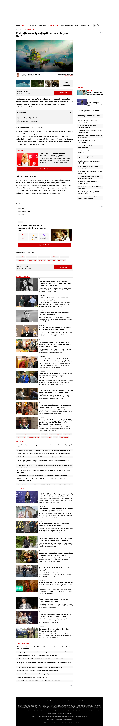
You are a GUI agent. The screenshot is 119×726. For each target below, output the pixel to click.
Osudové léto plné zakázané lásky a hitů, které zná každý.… (89, 121)
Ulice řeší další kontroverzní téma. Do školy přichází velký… (88, 182)
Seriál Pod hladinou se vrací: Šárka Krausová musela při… (88, 167)
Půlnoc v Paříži (32, 260)
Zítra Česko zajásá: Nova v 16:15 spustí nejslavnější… (89, 162)
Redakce (31, 700)
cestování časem (44, 257)
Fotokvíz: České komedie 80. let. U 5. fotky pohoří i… (88, 110)
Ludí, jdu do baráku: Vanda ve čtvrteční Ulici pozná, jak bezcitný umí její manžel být (40, 457)
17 (71, 722)
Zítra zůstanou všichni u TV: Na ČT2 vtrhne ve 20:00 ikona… (90, 187)
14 (65, 722)
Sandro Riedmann (27, 76)
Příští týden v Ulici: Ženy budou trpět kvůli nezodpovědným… (90, 136)
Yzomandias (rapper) (33, 437)
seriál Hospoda (64, 437)
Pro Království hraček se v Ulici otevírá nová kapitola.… (89, 116)
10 (56, 722)
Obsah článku (22, 112)
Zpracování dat (76, 700)
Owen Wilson (61, 260)
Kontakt (78, 702)
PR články (67, 702)
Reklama (36, 700)
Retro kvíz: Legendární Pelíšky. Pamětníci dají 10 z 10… (90, 151)
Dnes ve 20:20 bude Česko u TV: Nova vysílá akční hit (32, 677)
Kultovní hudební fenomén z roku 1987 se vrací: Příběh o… (95, 94)
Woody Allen (64, 257)
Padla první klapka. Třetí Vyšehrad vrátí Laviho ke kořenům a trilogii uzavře (38, 680)
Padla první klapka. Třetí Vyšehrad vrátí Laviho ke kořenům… (89, 146)
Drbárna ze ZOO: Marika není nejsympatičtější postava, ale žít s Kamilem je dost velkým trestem (44, 484)
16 (69, 722)
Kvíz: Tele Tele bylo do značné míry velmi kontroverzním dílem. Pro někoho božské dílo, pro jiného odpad (45, 445)
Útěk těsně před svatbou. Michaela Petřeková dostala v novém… (88, 197)
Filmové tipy (42, 260)
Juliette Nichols (21, 434)
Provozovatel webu (61, 700)
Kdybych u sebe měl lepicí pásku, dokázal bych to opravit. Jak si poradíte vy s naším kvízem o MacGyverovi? (43, 471)
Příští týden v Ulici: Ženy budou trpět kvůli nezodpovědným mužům (36, 674)
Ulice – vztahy (67, 434)
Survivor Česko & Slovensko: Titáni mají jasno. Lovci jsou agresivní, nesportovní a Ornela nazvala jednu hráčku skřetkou (44, 466)
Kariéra (72, 702)
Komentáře (63, 92)
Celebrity (33, 25)
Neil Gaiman (54, 257)
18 (73, 722)
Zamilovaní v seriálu (34, 434)
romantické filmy (32, 257)
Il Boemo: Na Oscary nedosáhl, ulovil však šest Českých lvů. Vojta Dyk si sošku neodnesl (42, 475)
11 (58, 722)
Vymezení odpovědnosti (87, 700)
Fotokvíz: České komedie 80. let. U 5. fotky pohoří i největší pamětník (37, 655)
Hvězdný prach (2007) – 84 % (30, 118)
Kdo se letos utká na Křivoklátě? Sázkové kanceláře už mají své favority (37, 670)
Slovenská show (46, 437)
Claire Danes (51, 260)
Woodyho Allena (53, 190)
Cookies (42, 700)
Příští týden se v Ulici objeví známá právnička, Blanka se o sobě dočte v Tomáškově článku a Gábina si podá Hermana (43, 479)
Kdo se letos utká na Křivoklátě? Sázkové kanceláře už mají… (90, 131)
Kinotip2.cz (19, 29)
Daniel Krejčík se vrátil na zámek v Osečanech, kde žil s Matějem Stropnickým (39, 667)
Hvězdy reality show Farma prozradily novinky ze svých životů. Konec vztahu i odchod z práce (43, 652)
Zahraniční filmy (53, 25)
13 (62, 722)
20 (78, 722)
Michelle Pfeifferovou (65, 139)
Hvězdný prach (21, 260)
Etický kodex (60, 702)
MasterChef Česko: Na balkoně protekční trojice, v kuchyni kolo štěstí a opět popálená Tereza (43, 450)
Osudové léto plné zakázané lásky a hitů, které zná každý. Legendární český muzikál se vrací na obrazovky (44, 663)
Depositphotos (68, 719)
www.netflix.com (24, 212)
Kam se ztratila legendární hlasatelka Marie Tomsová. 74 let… (88, 177)
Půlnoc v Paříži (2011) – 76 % (29, 121)
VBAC (55, 437)
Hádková (44, 434)
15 (67, 722)
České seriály (85, 25)
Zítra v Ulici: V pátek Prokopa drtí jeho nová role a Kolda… (89, 192)
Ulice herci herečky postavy (70, 25)
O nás (26, 700)
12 (60, 722)
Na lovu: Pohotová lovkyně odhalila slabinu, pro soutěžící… (88, 156)
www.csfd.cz (22, 209)
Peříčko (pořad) (21, 437)
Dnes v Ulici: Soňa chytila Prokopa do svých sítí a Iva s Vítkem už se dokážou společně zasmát (43, 453)
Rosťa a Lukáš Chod (55, 434)
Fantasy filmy (20, 257)
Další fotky (66, 85)
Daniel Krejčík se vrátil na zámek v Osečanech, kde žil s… (87, 126)
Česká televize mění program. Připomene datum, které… (90, 172)
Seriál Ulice (42, 25)
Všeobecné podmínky (50, 700)
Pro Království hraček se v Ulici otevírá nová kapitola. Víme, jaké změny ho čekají (40, 658)
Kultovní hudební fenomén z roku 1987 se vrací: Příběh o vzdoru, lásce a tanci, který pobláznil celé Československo (43, 647)
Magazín (89, 90)
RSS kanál (69, 700)
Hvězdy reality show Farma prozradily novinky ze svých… (94, 103)
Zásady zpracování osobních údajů (47, 702)
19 (76, 722)
